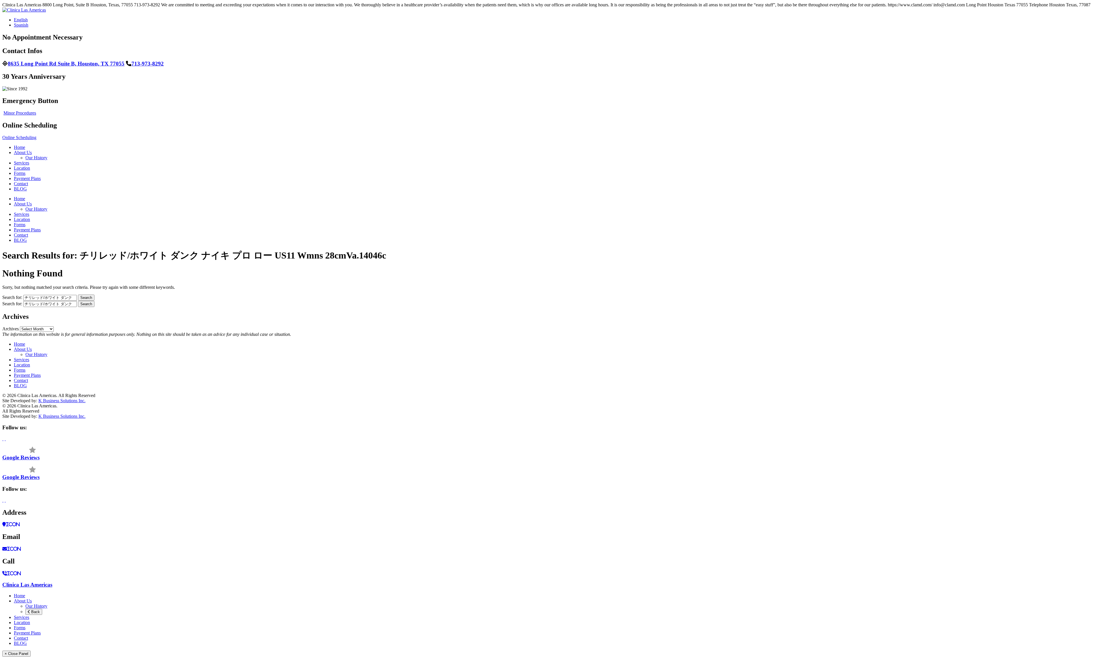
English (21, 19)
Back (35, 612)
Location (22, 168)
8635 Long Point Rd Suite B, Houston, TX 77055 (66, 64)
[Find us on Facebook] (2, 438)
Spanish (21, 25)
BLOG (20, 188)
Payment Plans (27, 178)
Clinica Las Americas (27, 585)
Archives (10, 328)
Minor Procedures (19, 113)
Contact (21, 183)
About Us (23, 152)
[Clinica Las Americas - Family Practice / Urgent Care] (24, 10)
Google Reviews (21, 457)
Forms (19, 173)
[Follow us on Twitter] (5, 438)
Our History (36, 157)
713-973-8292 (147, 64)
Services (21, 162)
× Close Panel (16, 653)
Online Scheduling (19, 137)
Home (19, 147)
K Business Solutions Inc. (61, 400)
